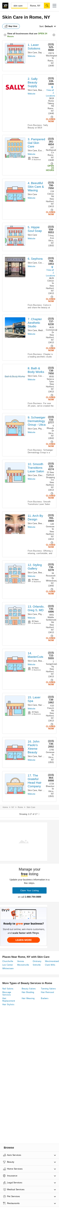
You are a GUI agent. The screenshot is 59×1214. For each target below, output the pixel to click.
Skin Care (32, 52)
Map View (12, 26)
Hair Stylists (8, 1004)
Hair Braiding (28, 992)
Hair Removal (44, 705)
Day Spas (43, 52)
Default (49, 26)
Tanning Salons (48, 988)
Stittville (37, 965)
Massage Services (6, 993)
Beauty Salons (45, 523)
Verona (20, 961)
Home (5, 807)
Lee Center (7, 965)
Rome (20, 807)
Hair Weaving (28, 998)
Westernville (23, 965)
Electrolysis (43, 475)
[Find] (47, 5)
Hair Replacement (8, 999)
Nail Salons (43, 756)
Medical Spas (44, 330)
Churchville (7, 961)
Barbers (44, 998)
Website (31, 56)
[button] (54, 5)
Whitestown (8, 968)
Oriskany (37, 961)
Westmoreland (52, 961)
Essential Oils (44, 150)
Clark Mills (50, 965)
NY (12, 807)
